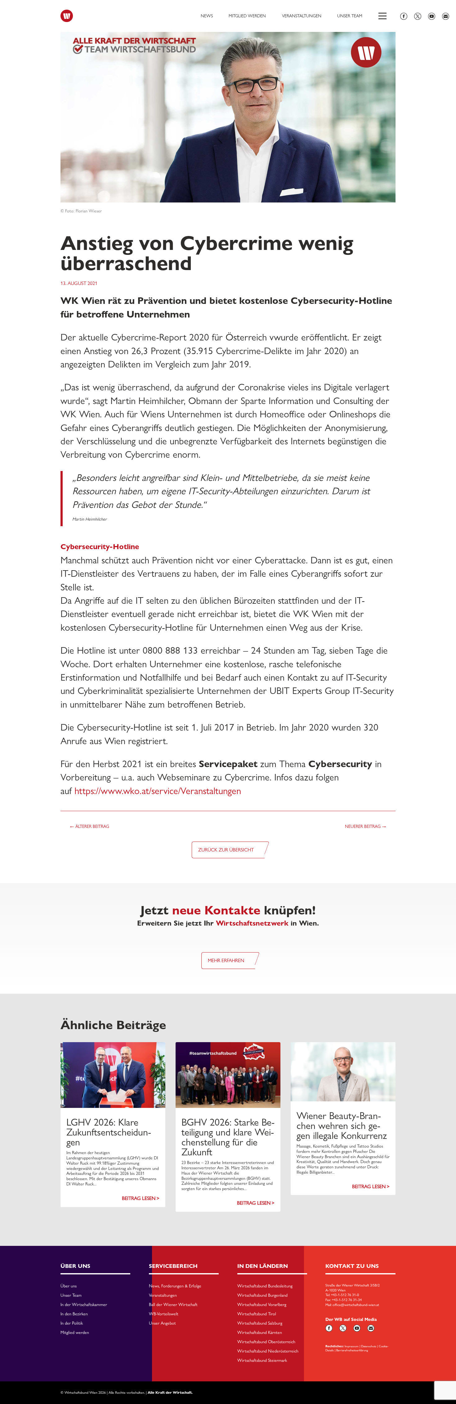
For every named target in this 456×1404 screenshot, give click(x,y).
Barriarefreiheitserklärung (352, 1350)
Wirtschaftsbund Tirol (256, 1314)
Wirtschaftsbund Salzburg (259, 1323)
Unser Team (349, 16)
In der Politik (71, 1323)
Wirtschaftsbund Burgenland (262, 1295)
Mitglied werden (247, 16)
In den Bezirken (74, 1314)
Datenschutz (368, 1346)
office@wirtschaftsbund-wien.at (356, 1305)
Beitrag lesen (138, 1198)
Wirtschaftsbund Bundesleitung (265, 1286)
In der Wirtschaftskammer (83, 1304)
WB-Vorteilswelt (163, 1314)
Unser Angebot (162, 1323)
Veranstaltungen (301, 16)
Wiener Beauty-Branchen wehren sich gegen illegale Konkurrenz (342, 1125)
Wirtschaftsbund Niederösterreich (267, 1351)
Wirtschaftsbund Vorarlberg (261, 1304)
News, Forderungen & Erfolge (175, 1286)
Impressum (352, 1346)
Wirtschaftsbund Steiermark (262, 1360)
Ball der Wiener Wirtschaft (173, 1304)
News (207, 16)
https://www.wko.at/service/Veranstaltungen (157, 791)
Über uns (68, 1286)
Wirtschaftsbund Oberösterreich (266, 1342)
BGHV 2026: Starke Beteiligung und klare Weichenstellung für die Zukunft (228, 1137)
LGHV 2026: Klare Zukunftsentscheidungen (108, 1132)
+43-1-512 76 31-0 (345, 1295)
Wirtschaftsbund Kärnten (259, 1332)
